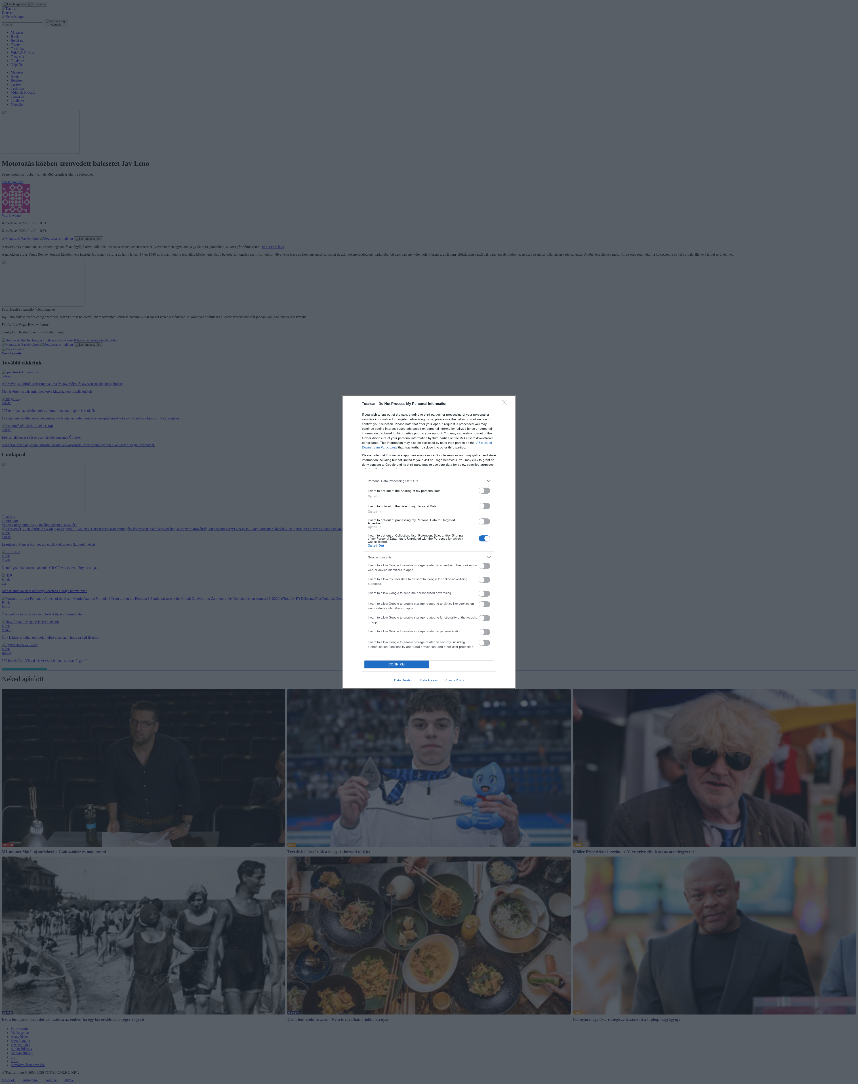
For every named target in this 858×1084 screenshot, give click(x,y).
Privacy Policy (454, 680)
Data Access (429, 680)
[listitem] (429, 480)
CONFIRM (397, 664)
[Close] (506, 404)
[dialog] (429, 542)
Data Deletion (403, 680)
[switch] (484, 491)
